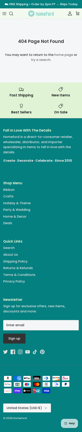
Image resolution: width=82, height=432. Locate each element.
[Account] (68, 13)
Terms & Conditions (19, 274)
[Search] (13, 13)
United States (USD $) (24, 408)
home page (63, 55)
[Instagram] (20, 352)
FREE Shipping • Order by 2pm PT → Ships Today (43, 4)
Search (9, 248)
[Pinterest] (42, 352)
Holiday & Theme (17, 203)
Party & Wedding (16, 209)
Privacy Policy (14, 281)
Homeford (20, 418)
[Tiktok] (35, 352)
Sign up (14, 338)
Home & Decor (14, 216)
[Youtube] (27, 352)
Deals (7, 223)
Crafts (8, 196)
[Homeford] (41, 13)
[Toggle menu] (4, 13)
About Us (10, 254)
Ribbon (9, 189)
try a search (40, 59)
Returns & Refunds (18, 268)
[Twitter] (5, 352)
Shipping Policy (15, 261)
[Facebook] (13, 352)
